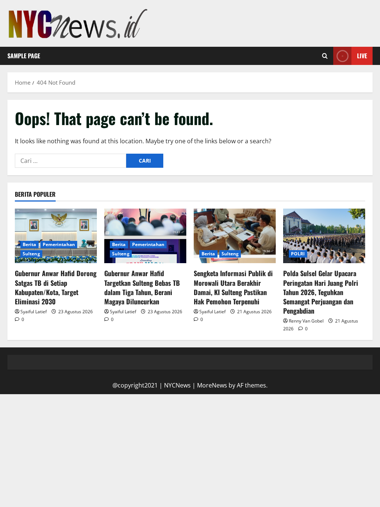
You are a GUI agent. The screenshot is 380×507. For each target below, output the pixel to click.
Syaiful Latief (33, 311)
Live (362, 55)
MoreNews (212, 385)
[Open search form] (325, 56)
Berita (29, 244)
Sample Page (23, 55)
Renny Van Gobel (306, 321)
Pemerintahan (59, 244)
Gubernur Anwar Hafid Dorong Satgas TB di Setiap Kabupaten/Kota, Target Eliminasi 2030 (55, 287)
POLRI (298, 254)
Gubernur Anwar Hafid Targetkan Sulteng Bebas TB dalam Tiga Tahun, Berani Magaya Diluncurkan (142, 287)
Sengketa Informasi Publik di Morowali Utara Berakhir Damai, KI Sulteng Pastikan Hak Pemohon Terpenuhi (233, 287)
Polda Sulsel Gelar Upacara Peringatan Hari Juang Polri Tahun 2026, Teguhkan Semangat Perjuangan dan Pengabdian (320, 291)
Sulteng (31, 254)
